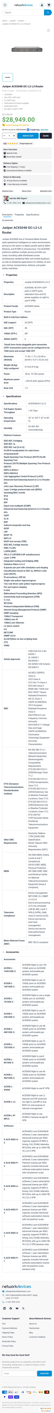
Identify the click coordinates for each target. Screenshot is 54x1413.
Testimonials (34, 1328)
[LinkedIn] (4, 1308)
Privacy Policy (7, 1346)
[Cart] (49, 5)
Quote (46, 135)
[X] (23, 1308)
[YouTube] (17, 1308)
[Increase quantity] (14, 135)
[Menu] (5, 5)
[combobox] (27, 12)
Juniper (13, 21)
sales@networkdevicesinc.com (37, 203)
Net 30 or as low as (25, 130)
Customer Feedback (37, 1337)
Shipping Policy (7, 191)
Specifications (32, 214)
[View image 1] (7, 77)
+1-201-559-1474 (14, 203)
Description (7, 214)
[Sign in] (42, 5)
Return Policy (26, 191)
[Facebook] (10, 1308)
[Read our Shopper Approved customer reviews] (46, 1409)
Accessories (7, 220)
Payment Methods (9, 1328)
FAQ (4, 1324)
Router (21, 21)
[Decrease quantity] (4, 135)
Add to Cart (28, 135)
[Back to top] (3, 274)
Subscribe (44, 1373)
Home (4, 21)
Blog (31, 1333)
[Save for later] (48, 30)
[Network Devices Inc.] (23, 5)
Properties (19, 214)
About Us (33, 1324)
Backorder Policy (46, 191)
